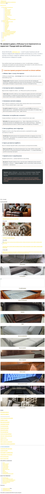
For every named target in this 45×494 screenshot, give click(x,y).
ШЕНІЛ (6, 28)
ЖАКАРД (6, 27)
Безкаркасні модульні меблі (10, 19)
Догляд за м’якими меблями (5, 433)
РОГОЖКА (7, 22)
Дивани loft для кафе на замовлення (7, 443)
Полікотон (7, 24)
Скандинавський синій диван (6, 448)
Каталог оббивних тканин (8, 21)
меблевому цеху (16, 52)
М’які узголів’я (7, 13)
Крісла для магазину (4, 456)
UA (3, 36)
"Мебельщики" (8, 1)
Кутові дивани (8, 11)
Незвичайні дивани (4, 430)
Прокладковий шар (4, 432)
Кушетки (6, 17)
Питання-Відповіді (6, 34)
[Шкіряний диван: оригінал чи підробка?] (17, 216)
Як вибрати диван (4, 420)
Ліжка (6, 16)
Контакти (5, 35)
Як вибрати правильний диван (9, 237)
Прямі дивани (7, 10)
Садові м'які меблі (4, 450)
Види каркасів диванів (4, 422)
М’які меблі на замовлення (8, 7)
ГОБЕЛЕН (7, 23)
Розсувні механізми (4, 426)
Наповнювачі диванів (4, 424)
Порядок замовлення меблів (8, 33)
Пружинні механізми (4, 428)
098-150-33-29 (3, 5)
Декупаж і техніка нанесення (6, 435)
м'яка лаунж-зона (6, 469)
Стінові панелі (7, 12)
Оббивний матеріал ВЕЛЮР (10, 31)
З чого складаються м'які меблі (6, 418)
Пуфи (6, 8)
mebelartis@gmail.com (7, 490)
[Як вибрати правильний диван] (17, 235)
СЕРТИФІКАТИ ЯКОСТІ (4, 412)
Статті (4, 40)
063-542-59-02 (3, 3)
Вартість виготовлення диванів (9, 32)
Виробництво (5, 20)
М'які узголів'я (5, 468)
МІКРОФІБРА (7, 30)
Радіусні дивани (8, 9)
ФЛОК (6, 29)
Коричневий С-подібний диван (6, 452)
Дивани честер (3, 437)
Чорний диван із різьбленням (6, 454)
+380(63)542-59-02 (6, 488)
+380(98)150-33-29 (6, 489)
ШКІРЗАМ (7, 26)
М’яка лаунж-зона (8, 15)
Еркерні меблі (7, 18)
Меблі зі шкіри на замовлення (6, 441)
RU (3, 38)
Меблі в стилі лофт (4, 439)
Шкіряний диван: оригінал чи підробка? (11, 218)
